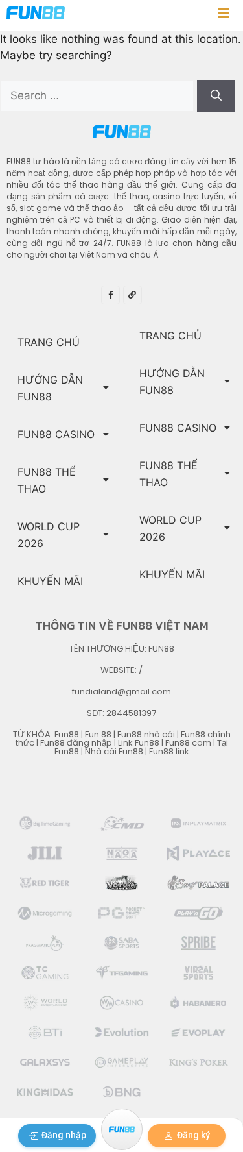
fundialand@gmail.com (121, 691)
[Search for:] (98, 95)
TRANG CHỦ (48, 342)
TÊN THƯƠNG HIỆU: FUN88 (121, 649)
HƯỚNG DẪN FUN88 (50, 388)
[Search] (216, 96)
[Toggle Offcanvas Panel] (224, 15)
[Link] (132, 295)
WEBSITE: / (121, 670)
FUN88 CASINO (56, 434)
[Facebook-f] (110, 295)
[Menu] (122, 1129)
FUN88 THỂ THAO (46, 480)
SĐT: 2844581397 (121, 713)
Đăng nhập (63, 1135)
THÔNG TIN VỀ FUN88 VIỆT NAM (122, 625)
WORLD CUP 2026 (48, 535)
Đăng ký (193, 1135)
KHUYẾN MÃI (50, 580)
